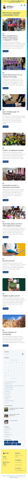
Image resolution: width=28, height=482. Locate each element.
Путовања (7, 398)
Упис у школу (7, 393)
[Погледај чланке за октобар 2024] (5, 378)
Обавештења (7, 434)
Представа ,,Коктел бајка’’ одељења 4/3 (14, 415)
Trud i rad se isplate (13, 420)
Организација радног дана (10, 381)
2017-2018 (7, 395)
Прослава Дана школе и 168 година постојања (12, 224)
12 (8, 370)
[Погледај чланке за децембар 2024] (22, 378)
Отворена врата (8, 396)
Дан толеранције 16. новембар (11, 113)
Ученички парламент (9, 400)
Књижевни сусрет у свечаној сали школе (11, 186)
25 (5, 375)
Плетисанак (15, 477)
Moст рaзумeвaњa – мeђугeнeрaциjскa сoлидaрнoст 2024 (11, 38)
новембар (14, 360)
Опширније (5, 51)
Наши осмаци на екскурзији (9, 333)
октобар (14, 378)
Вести (6, 430)
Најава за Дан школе (11, 295)
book (6, 441)
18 (5, 373)
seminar (18, 444)
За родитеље (7, 391)
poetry (14, 444)
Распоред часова (8, 383)
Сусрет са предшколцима (13, 150)
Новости (6, 432)
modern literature (8, 444)
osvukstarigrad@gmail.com (17, 1)
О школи (7, 402)
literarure (15, 441)
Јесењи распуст (9, 260)
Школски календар (9, 389)
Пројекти (7, 436)
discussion (10, 441)
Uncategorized (8, 428)
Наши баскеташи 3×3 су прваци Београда (12, 76)
